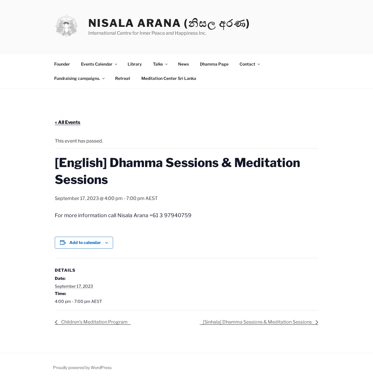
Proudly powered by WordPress (82, 367)
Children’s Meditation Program (94, 322)
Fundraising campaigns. (77, 78)
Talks (158, 64)
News (183, 64)
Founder (62, 64)
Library (135, 64)
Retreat (122, 78)
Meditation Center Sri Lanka (168, 78)
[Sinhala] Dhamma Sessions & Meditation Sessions (258, 322)
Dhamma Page (214, 64)
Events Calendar (96, 64)
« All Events (67, 122)
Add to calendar (85, 242)
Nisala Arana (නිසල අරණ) (169, 23)
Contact (247, 64)
